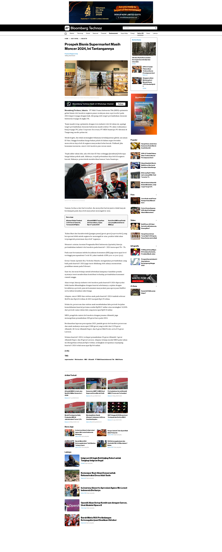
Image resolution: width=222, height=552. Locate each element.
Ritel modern (79, 359)
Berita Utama (136, 40)
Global (88, 33)
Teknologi (80, 33)
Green (148, 33)
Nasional (95, 33)
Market (72, 33)
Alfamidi (91, 359)
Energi (132, 33)
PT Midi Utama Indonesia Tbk (104, 359)
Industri (84, 38)
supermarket (69, 359)
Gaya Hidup (124, 33)
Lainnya (155, 33)
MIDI (85, 359)
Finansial (103, 33)
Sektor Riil (140, 33)
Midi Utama (119, 359)
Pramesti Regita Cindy (71, 53)
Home (66, 38)
